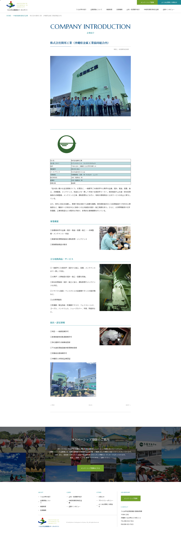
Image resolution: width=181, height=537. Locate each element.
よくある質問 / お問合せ (169, 2)
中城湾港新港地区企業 (151, 9)
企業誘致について (96, 9)
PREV (53, 405)
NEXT (127, 405)
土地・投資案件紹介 (133, 9)
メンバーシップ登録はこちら (90, 468)
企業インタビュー (169, 9)
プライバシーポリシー (106, 500)
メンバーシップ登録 (147, 2)
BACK (90, 405)
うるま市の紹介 (81, 9)
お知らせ (101, 497)
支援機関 (119, 9)
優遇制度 (109, 9)
